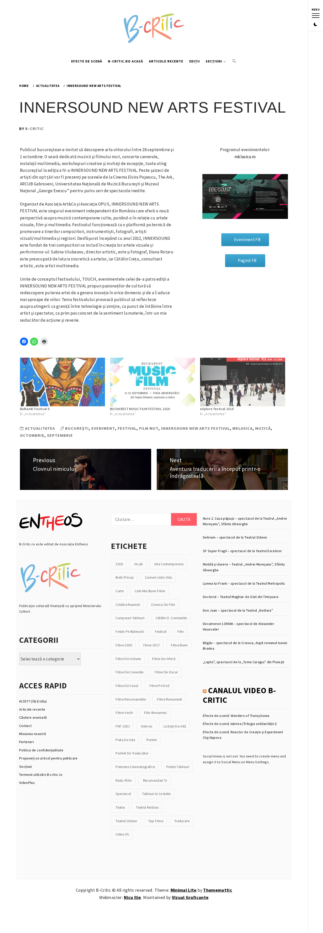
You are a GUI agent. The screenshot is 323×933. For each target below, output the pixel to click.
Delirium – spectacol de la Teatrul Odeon (235, 537)
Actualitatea (40, 428)
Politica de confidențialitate (41, 750)
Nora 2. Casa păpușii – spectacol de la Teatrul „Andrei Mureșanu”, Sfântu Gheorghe (245, 521)
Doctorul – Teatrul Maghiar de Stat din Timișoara (240, 596)
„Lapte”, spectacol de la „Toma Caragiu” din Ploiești (243, 662)
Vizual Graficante (190, 897)
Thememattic (217, 890)
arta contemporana (169, 564)
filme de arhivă (163, 658)
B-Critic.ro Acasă (125, 61)
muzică (263, 428)
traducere (182, 821)
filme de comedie (129, 672)
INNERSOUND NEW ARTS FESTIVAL (195, 428)
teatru (120, 807)
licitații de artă (175, 726)
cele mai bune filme (150, 591)
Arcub (138, 564)
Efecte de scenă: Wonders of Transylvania (236, 715)
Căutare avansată (33, 717)
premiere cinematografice (135, 766)
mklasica (242, 428)
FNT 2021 (123, 726)
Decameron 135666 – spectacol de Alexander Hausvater (238, 626)
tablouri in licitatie (156, 793)
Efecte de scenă (86, 61)
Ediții (194, 61)
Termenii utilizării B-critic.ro (41, 774)
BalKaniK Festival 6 (34, 409)
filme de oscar (166, 672)
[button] (315, 25)
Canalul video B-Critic (239, 695)
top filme (155, 821)
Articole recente (166, 61)
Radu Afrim (124, 780)
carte (120, 591)
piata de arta (125, 740)
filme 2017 (151, 645)
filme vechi (124, 712)
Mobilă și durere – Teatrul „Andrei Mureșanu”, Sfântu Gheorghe (244, 567)
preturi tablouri (177, 766)
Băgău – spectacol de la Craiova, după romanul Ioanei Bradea (245, 646)
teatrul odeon (126, 821)
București (77, 428)
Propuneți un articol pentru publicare (48, 758)
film (180, 631)
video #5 (122, 834)
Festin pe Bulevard (130, 631)
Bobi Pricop (125, 577)
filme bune (179, 645)
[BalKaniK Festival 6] (62, 382)
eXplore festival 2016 (217, 409)
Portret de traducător (132, 753)
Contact (25, 725)
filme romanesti (169, 699)
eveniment (103, 428)
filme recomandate (131, 699)
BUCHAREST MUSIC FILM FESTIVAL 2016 (140, 409)
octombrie (32, 435)
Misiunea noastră (32, 733)
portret (151, 740)
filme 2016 (124, 645)
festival (127, 428)
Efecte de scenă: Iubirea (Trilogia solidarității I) (240, 723)
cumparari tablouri (130, 618)
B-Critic (34, 128)
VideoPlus (27, 782)
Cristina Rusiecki (128, 604)
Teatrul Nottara (147, 807)
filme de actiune (128, 658)
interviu (146, 726)
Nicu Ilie (132, 897)
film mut (148, 428)
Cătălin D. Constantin (171, 618)
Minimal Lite (184, 890)
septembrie (60, 435)
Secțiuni (214, 61)
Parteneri (26, 742)
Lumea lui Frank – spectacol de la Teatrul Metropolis (244, 583)
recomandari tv (155, 780)
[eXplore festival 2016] (242, 382)
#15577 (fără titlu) (33, 701)
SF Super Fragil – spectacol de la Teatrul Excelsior (242, 551)
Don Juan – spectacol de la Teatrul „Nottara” (238, 610)
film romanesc (155, 712)
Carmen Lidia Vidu (158, 577)
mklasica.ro (245, 156)
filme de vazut (127, 685)
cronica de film (163, 604)
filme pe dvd (159, 685)
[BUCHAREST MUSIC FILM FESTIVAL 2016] (152, 382)
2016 (119, 564)
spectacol (123, 793)
